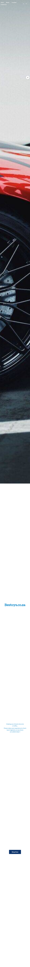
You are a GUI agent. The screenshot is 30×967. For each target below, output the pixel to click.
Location (14, 2)
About (7, 2)
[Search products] (28, 77)
